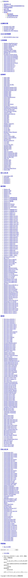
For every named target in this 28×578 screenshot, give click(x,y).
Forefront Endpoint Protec (10, 391)
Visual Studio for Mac (9, 481)
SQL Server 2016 (8, 330)
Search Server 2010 (8, 415)
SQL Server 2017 (8, 356)
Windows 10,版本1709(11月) (11, 222)
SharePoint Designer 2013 (10, 87)
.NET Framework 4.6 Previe (11, 63)
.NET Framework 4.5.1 (9, 65)
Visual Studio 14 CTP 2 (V (10, 526)
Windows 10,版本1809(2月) (11, 240)
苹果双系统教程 (8, 7)
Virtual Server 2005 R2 (9, 114)
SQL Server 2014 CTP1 (10, 333)
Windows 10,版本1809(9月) (11, 237)
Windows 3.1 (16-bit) (9, 277)
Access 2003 (7, 129)
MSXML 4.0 (7, 53)
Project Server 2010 (8, 417)
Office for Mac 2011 (9, 157)
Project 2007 (7, 102)
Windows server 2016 (9, 352)
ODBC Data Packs (8, 504)
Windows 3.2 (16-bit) (9, 273)
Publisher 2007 (7, 93)
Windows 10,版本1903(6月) (11, 245)
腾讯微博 (15, 15)
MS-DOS (6, 283)
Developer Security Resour (10, 54)
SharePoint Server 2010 (9, 347)
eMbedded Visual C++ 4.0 (10, 498)
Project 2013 (7, 100)
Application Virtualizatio (10, 411)
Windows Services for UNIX (11, 292)
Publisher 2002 (7, 95)
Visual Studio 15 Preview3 (10, 533)
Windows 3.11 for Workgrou (11, 275)
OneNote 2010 (7, 162)
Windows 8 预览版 (8, 201)
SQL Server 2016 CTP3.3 (10, 324)
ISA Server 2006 (8, 442)
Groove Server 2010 (9, 444)
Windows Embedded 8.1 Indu (11, 487)
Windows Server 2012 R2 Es (11, 303)
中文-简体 (6, 553)
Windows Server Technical (10, 290)
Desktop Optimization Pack (10, 401)
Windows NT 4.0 (8, 265)
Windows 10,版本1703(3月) (11, 216)
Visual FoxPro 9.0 (8, 516)
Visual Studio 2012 (8, 452)
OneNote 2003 (7, 160)
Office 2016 (7, 83)
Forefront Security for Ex (10, 387)
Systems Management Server (11, 362)
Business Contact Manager (10, 132)
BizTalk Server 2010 (9, 410)
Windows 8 (6, 196)
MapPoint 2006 (7, 146)
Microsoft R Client (8, 433)
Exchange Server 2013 (9, 396)
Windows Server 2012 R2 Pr (11, 300)
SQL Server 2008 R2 (9, 337)
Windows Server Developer (10, 289)
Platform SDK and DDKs (10, 51)
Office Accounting (8, 151)
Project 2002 (7, 169)
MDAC (6, 502)
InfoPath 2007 (7, 126)
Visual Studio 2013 (8, 458)
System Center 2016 (9, 373)
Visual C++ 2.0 (7, 514)
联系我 (5, 12)
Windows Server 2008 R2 (10, 259)
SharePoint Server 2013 (9, 345)
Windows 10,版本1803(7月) (11, 227)
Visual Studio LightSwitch (10, 483)
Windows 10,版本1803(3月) (11, 226)
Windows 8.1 (7, 202)
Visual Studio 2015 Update (10, 473)
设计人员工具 (4, 173)
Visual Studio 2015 (8, 469)
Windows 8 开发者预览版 (10, 199)
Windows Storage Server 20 (11, 296)
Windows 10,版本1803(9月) (11, 231)
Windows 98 (7, 189)
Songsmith (6, 177)
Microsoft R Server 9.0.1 (10, 430)
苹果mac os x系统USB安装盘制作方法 (14, 6)
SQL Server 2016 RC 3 (9, 319)
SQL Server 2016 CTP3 (10, 329)
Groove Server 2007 (9, 446)
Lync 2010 (6, 142)
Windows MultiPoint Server (10, 358)
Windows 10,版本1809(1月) (11, 239)
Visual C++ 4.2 (7, 515)
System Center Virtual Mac (10, 365)
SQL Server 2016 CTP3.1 (10, 327)
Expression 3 (7, 181)
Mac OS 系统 (7, 547)
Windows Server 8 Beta (9, 287)
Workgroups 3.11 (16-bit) (10, 301)
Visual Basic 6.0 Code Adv (10, 511)
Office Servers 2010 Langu (10, 425)
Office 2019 (7, 86)
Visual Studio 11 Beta (9, 523)
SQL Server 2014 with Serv (10, 331)
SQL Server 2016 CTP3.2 (10, 326)
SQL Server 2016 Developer (11, 355)
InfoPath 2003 (7, 125)
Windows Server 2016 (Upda (11, 308)
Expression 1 (7, 178)
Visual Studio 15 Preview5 (10, 536)
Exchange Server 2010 (9, 397)
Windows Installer (8, 49)
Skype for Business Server (10, 343)
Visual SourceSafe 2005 (10, 519)
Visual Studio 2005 (8, 537)
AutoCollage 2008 (8, 176)
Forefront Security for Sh (10, 386)
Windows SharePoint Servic (11, 43)
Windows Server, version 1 (10, 311)
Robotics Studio (8, 507)
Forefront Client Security (10, 393)
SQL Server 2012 (8, 336)
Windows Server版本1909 (10, 282)
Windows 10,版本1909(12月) (11, 252)
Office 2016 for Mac (9, 84)
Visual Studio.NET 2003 (10, 484)
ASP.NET (6, 497)
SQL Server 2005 (8, 340)
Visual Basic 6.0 (8, 509)
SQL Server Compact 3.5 (10, 379)
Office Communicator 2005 (10, 153)
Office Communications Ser (10, 429)
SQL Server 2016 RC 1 (9, 322)
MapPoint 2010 (7, 148)
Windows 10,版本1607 (9, 214)
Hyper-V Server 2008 (9, 136)
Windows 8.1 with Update (10, 206)
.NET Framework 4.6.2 (9, 60)
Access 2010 (7, 130)
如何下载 (6, 9)
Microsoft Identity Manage (10, 435)
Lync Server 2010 (8, 437)
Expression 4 (7, 183)
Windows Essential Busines (10, 272)
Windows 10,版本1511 (9, 213)
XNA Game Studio (8, 495)
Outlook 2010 (7, 167)
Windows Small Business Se (11, 293)
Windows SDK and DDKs (10, 44)
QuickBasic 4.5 (7, 505)
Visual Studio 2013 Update (10, 462)
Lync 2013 (6, 143)
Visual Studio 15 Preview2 (10, 532)
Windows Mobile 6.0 (9, 46)
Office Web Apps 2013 (9, 422)
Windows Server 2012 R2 (10, 307)
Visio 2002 (6, 115)
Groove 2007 (7, 135)
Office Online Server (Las (10, 426)
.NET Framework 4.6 (9, 64)
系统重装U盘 (7, 4)
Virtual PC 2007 (8, 112)
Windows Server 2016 (9, 286)
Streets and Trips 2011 (9, 109)
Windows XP (7, 192)
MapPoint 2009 (7, 147)
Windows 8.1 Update (9, 205)
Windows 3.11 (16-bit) (9, 276)
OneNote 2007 (7, 161)
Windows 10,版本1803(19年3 (11, 232)
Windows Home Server (9, 270)
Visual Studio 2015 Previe (10, 470)
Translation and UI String (10, 50)
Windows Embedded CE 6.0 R (11, 491)
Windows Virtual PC (9, 123)
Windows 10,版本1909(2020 (11, 253)
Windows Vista (7, 193)
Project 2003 (7, 105)
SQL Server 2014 (8, 334)
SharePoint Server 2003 (9, 350)
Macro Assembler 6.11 (9, 501)
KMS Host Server (8, 440)
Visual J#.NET (7, 518)
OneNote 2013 (7, 164)
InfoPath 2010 (7, 139)
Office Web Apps (8, 423)
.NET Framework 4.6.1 (9, 61)
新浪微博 (10, 14)
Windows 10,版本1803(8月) (11, 229)
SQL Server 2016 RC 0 (9, 323)
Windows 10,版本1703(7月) (11, 219)
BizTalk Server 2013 (9, 408)
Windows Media (8, 47)
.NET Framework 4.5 (9, 67)
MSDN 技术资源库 (6, 34)
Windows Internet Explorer (10, 268)
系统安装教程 (7, 10)
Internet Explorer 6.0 (9, 140)
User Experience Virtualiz (10, 111)
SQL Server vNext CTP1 (10, 377)
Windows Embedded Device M (11, 361)
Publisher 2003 (7, 94)
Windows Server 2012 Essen (11, 310)
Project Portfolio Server (9, 97)
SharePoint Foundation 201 (10, 107)
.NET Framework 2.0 (9, 71)
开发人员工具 (4, 449)
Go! (17, 549)
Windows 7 (6, 195)
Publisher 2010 (7, 91)
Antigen (6, 414)
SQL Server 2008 (8, 338)
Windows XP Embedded (10, 494)
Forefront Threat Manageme (11, 383)
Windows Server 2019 (9, 354)
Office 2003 (7, 77)
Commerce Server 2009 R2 (10, 407)
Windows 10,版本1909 (9, 250)
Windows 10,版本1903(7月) (11, 247)
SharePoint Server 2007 (9, 348)
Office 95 (6, 150)
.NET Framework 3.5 (9, 70)
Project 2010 (7, 101)
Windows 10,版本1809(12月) (11, 235)
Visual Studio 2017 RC (9, 480)
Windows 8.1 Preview (9, 204)
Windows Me (7, 266)
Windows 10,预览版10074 (10, 209)
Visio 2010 (6, 119)
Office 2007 (7, 79)
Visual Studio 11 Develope (10, 525)
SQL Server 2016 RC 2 (9, 320)
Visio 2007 (6, 118)
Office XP (6, 158)
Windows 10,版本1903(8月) (11, 248)
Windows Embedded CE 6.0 (11, 490)
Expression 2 (7, 180)
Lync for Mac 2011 (8, 144)
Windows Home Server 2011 (11, 269)
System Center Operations (10, 366)
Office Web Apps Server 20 (10, 419)
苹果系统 (3, 543)
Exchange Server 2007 (9, 398)
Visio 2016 (6, 122)
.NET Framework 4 (8, 68)
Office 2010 (7, 80)
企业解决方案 (4, 23)
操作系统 (3, 186)
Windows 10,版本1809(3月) (11, 242)
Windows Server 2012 (9, 256)
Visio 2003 (6, 116)
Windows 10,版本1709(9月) (11, 221)
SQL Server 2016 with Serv (10, 382)
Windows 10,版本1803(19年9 (11, 234)
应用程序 (3, 74)
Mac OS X (6, 258)
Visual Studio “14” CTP (10, 522)
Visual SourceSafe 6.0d (9, 521)
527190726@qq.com (12, 17)
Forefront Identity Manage (10, 390)
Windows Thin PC (8, 299)
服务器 (2, 316)
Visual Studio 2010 (8, 540)
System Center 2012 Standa (10, 375)
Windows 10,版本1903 (9, 244)
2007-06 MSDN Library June (11, 37)
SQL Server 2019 (8, 351)
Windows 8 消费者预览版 (10, 197)
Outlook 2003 (7, 165)
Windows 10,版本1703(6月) (11, 217)
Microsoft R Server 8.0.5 (10, 432)
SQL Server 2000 (8, 341)
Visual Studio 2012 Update (10, 454)
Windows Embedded (9, 486)
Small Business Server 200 (10, 279)
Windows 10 (7, 208)
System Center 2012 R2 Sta (10, 376)
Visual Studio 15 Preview (10, 530)
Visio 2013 (6, 121)
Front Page (6, 133)
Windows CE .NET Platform (11, 30)
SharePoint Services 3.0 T (10, 508)
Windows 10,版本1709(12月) (11, 224)
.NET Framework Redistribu (11, 56)
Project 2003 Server (8, 104)
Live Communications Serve (11, 439)
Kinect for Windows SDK (10, 500)
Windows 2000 (7, 190)
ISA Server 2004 (8, 443)
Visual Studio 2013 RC (9, 461)
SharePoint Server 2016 (9, 344)
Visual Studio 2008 (8, 539)
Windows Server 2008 (9, 261)
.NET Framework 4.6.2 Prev (11, 58)
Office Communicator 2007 (10, 154)
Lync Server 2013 (8, 436)
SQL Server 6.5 (7, 380)
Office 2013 (7, 81)
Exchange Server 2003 (9, 400)
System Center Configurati (10, 372)
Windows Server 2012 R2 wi (11, 285)
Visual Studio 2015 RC (9, 472)
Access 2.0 (6, 128)
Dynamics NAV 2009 (9, 26)
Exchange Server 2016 (9, 394)
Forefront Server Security (10, 384)
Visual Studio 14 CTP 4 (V (10, 529)
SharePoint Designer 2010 (10, 88)
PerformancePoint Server (10, 168)
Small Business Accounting (10, 108)
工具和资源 (4, 40)
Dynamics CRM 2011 (9, 28)
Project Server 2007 (8, 418)
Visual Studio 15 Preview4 (10, 535)
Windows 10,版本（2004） (11, 255)
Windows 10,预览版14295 (10, 211)
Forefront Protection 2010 (10, 389)
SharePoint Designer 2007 (10, 90)
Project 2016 (7, 98)
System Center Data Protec (10, 370)
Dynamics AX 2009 (9, 29)
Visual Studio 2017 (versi (10, 477)
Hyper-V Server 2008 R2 (10, 137)
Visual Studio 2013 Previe (10, 459)
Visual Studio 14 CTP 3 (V (10, 528)
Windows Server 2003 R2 (10, 262)
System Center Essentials (10, 368)
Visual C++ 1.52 (8, 512)
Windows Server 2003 (9, 263)
